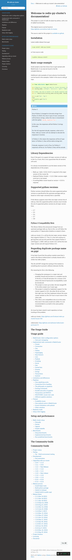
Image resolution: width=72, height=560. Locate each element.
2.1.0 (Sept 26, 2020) (41, 502)
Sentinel (37, 376)
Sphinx (39, 555)
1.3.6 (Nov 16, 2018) (41, 507)
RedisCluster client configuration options (13, 15)
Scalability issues (40, 401)
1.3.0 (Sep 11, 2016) (41, 519)
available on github (58, 33)
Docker (37, 424)
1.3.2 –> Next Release (41, 467)
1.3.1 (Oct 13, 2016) (41, 517)
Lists (36, 357)
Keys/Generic (39, 355)
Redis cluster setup (7, 39)
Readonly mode (6, 30)
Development (5, 53)
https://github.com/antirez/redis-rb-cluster (44, 29)
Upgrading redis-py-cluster (9, 56)
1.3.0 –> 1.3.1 (39, 471)
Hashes (37, 350)
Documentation (40, 458)
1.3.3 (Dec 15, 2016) (41, 513)
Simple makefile (40, 428)
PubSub (37, 359)
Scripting (38, 361)
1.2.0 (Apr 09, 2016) (41, 521)
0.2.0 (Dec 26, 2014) (41, 530)
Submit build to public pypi (43, 492)
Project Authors (6, 64)
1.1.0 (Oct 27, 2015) (41, 524)
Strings (37, 371)
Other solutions (40, 407)
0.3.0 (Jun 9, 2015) (40, 528)
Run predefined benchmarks (43, 437)
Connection (38, 346)
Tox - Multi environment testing (45, 454)
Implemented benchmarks (43, 435)
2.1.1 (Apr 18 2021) (41, 500)
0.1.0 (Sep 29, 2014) (41, 532)
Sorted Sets (38, 367)
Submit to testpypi (41, 490)
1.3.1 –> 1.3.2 (39, 469)
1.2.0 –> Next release (41, 473)
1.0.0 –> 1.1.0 (39, 477)
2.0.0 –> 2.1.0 (39, 462)
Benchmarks (5, 42)
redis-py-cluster (14, 2)
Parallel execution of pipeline (44, 390)
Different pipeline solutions (43, 397)
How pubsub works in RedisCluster (46, 403)
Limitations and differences (9, 22)
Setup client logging (7, 32)
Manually (38, 422)
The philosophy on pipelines (43, 386)
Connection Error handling (43, 384)
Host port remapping (41, 340)
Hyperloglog (39, 352)
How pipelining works (42, 382)
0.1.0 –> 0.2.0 (39, 481)
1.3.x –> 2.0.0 (39, 464)
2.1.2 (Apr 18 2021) (41, 498)
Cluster (37, 344)
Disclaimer (5, 69)
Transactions (39, 374)
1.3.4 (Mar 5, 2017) (41, 511)
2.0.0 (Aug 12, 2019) (41, 505)
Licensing (4, 66)
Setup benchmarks (41, 433)
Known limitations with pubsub (45, 405)
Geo (36, 348)
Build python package (41, 488)
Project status (5, 48)
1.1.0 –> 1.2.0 (39, 475)
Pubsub (4, 27)
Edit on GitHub (62, 6)
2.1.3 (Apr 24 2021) (41, 496)
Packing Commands (41, 388)
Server (37, 363)
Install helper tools (40, 486)
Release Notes (6, 61)
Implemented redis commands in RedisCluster (11, 19)
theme (48, 555)
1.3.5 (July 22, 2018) (41, 509)
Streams (37, 369)
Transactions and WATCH (43, 392)
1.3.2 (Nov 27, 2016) (41, 515)
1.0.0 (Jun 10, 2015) (41, 526)
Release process (6, 58)
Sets (36, 365)
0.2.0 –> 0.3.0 (39, 479)
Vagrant (37, 426)
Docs (32, 3)
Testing (4, 51)
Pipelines (4, 25)
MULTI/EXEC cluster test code (44, 395)
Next (63, 543)
